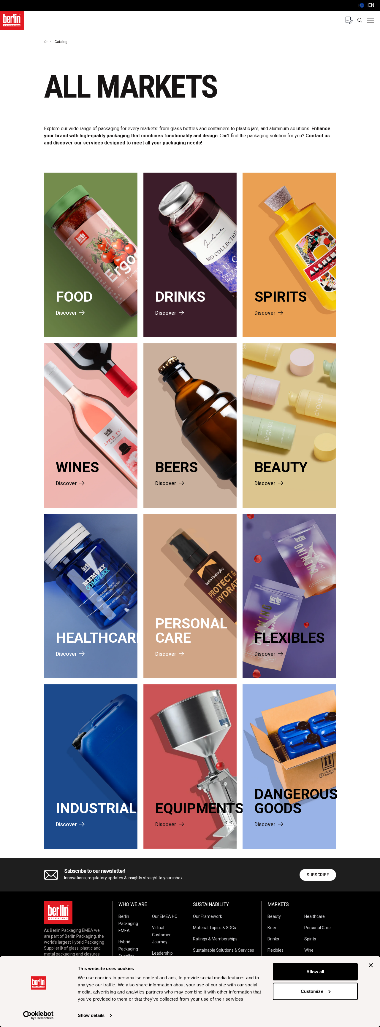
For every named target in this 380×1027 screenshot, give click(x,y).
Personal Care (317, 927)
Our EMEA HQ (165, 916)
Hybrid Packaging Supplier (128, 949)
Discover (66, 313)
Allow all (315, 971)
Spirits (310, 939)
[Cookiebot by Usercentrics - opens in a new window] (38, 1015)
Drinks (273, 939)
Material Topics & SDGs (214, 927)
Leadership (162, 953)
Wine (309, 950)
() (366, 5)
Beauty (274, 916)
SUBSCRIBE (318, 874)
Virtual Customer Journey (161, 934)
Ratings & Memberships (215, 939)
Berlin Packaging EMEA (128, 923)
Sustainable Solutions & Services (223, 950)
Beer (271, 927)
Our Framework (207, 916)
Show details (91, 1015)
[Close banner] (371, 965)
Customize (312, 990)
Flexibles (275, 950)
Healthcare (314, 916)
